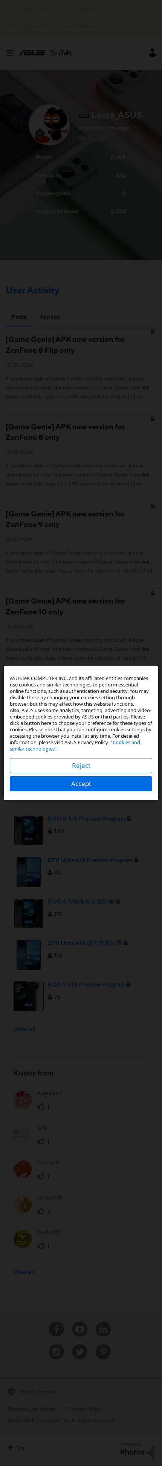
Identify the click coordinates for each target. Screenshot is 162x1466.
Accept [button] (81, 783)
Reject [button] (81, 765)
